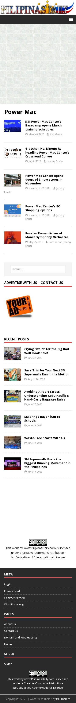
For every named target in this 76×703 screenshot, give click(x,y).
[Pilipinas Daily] (38, 12)
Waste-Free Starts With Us (44, 438)
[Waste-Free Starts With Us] (12, 446)
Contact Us (11, 631)
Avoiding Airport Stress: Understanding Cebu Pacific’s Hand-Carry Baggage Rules (46, 395)
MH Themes (63, 699)
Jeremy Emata (55, 161)
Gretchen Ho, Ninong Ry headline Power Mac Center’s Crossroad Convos (47, 152)
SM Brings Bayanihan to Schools (42, 418)
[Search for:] (38, 269)
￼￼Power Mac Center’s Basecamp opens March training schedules (43, 125)
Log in (8, 584)
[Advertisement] (38, 64)
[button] (70, 19)
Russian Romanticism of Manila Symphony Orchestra (46, 235)
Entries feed (12, 591)
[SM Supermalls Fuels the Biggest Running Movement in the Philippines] (12, 467)
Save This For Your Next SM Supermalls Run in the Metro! (46, 372)
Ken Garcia (56, 134)
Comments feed (14, 598)
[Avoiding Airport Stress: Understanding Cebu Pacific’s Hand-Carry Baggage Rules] (12, 400)
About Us (10, 624)
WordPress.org (13, 604)
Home (8, 644)
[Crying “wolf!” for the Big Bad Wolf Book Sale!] (12, 357)
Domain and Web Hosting (20, 637)
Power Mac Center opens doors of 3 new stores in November (44, 179)
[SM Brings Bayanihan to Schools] (12, 425)
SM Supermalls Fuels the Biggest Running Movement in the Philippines (47, 463)
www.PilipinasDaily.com (40, 548)
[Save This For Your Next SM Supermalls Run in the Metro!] (12, 379)
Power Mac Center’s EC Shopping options (42, 208)
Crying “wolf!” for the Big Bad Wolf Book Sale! (46, 351)
